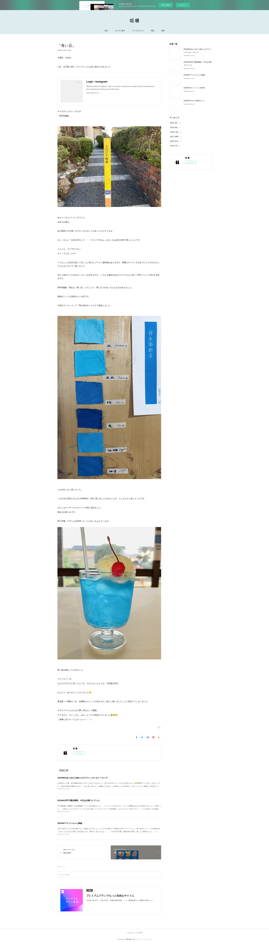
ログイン (182, 5)
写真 (152, 30)
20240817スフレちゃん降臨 (69, 823)
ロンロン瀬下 (120, 30)
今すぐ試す (165, 4)
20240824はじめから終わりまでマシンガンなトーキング (82, 777)
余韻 (162, 30)
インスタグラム (138, 30)
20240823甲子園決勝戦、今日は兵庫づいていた (78, 800)
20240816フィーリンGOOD (194, 87)
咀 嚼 (134, 20)
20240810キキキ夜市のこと (194, 100)
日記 (106, 30)
